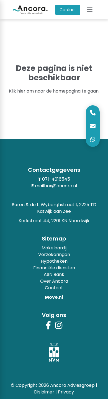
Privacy (66, 392)
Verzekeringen (54, 254)
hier (21, 91)
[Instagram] (58, 327)
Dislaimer (44, 392)
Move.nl (54, 297)
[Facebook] (48, 327)
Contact (68, 9)
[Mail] (93, 126)
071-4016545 (56, 179)
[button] (89, 9)
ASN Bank (54, 274)
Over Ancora (54, 281)
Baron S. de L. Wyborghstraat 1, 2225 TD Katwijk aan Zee (54, 207)
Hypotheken (54, 261)
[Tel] (93, 113)
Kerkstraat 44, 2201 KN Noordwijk (54, 221)
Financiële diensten (54, 268)
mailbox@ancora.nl (56, 186)
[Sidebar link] (93, 139)
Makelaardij (54, 248)
